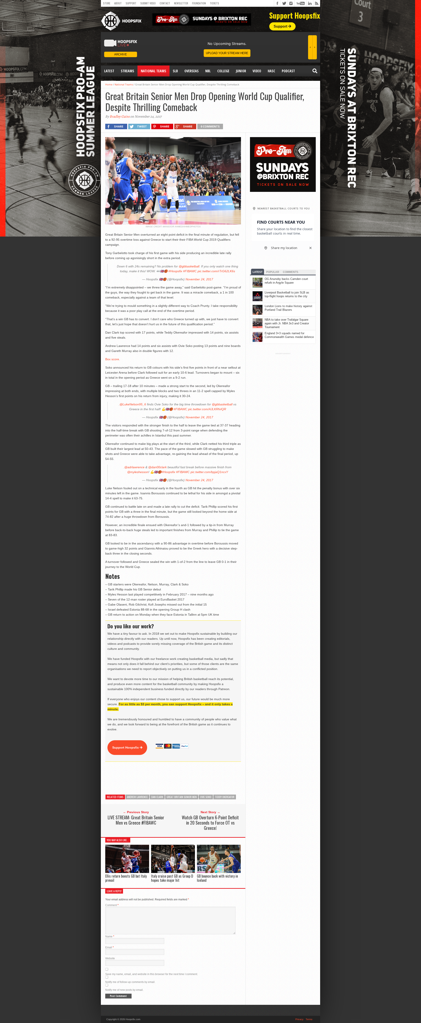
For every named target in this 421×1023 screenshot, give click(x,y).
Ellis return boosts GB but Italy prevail (126, 878)
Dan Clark (157, 797)
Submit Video (148, 3)
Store (106, 3)
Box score (112, 359)
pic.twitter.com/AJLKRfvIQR (207, 409)
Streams (127, 71)
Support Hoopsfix (126, 747)
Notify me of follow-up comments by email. (130, 982)
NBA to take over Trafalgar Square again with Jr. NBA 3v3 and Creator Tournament (287, 323)
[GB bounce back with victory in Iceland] (219, 872)
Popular (272, 272)
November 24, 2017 (199, 279)
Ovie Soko (205, 797)
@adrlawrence (134, 467)
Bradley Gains (120, 116)
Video (257, 71)
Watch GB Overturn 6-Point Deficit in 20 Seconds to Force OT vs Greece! (210, 822)
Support (131, 3)
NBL (208, 71)
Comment (112, 905)
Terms (309, 1019)
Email (109, 947)
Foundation (199, 3)
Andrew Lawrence (137, 797)
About (118, 3)
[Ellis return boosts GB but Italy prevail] (127, 872)
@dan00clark (157, 467)
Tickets (214, 3)
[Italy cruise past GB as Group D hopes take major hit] (173, 872)
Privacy (299, 1019)
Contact (165, 3)
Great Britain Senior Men (182, 797)
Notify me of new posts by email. (124, 989)
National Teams (153, 71)
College (223, 71)
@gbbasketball (189, 266)
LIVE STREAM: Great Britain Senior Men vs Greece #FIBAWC (136, 820)
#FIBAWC (190, 271)
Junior (241, 71)
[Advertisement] (185, 778)
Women (110, 82)
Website (110, 958)
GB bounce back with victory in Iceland (217, 878)
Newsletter (181, 3)
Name (109, 936)
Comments (290, 272)
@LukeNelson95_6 (133, 404)
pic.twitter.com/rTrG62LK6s (216, 271)
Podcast (288, 71)
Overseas (191, 71)
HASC (271, 71)
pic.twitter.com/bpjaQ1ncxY (209, 472)
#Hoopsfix (175, 271)
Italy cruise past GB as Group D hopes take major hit (172, 878)
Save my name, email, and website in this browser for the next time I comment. (151, 974)
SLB (175, 71)
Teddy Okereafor (224, 797)
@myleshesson (137, 472)
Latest (109, 71)
